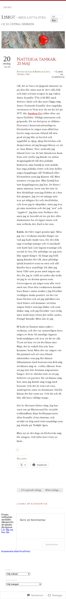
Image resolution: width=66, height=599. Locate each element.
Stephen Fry (35, 113)
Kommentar (52, 544)
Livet (47, 71)
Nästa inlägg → (53, 490)
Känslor (39, 71)
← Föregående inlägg (30, 490)
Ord (27, 74)
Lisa (30, 71)
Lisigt (8, 17)
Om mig (7, 7)
